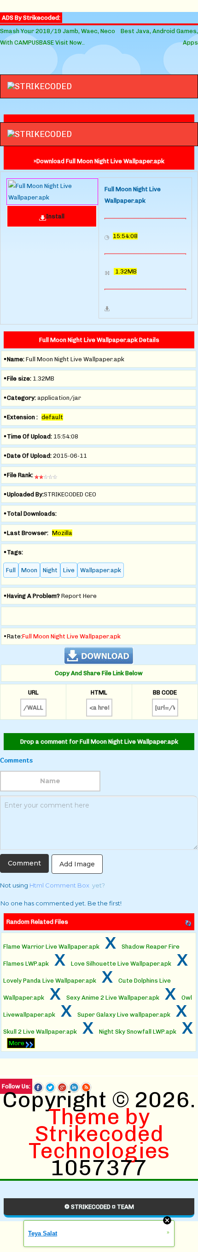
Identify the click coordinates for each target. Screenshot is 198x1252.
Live (69, 570)
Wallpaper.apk (100, 570)
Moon (29, 570)
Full (11, 570)
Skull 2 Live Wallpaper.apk (40, 1031)
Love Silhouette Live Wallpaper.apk (121, 963)
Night (50, 570)
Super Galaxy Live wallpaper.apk (123, 1014)
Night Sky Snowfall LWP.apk (137, 1031)
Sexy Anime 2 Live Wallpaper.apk (112, 997)
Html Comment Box (59, 885)
